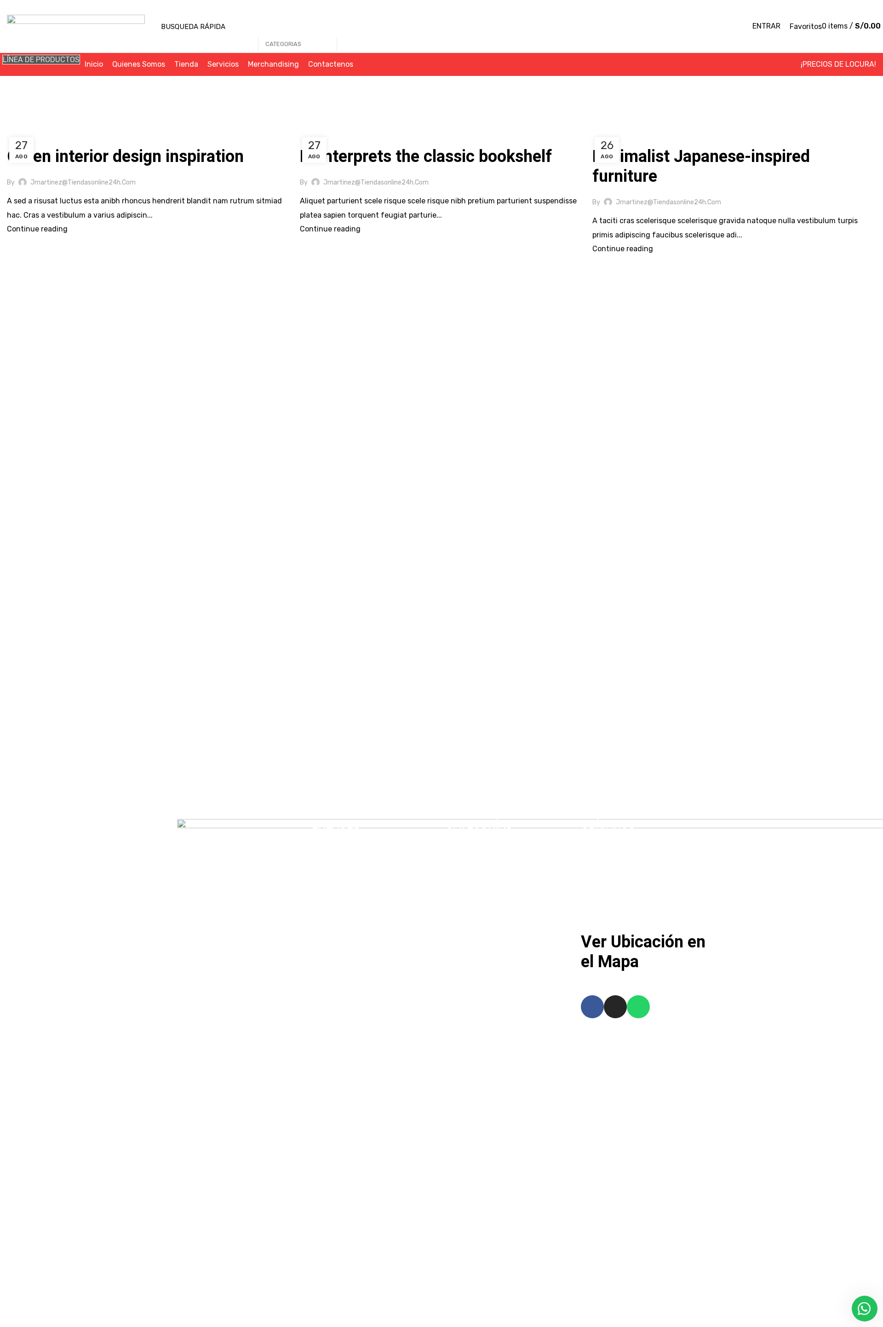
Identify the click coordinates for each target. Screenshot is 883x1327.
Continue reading (37, 229)
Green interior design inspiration (125, 156)
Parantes (469, 929)
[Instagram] (615, 1006)
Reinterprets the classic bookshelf (426, 156)
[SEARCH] (348, 26)
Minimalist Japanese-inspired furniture (701, 166)
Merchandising (345, 911)
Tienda (332, 874)
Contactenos (342, 929)
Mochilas (469, 892)
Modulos (468, 911)
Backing (468, 836)
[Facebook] (592, 1006)
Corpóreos (471, 855)
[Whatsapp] (638, 1006)
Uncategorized (37, 136)
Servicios (335, 892)
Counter (468, 874)
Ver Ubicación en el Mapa (643, 952)
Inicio (15, 125)
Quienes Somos (346, 855)
